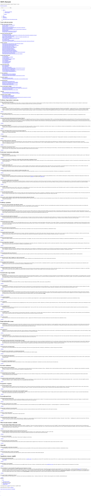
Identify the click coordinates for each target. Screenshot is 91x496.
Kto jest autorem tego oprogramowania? (8, 95)
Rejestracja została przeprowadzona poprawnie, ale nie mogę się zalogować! (13, 27)
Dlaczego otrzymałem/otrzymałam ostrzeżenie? (9, 50)
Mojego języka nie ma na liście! (7, 37)
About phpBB (4, 459)
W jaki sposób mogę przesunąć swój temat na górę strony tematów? (12, 53)
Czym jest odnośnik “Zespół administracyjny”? (9, 71)
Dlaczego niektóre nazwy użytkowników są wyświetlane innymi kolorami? (13, 69)
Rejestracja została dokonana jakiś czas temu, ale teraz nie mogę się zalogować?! (14, 29)
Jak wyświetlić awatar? (5, 39)
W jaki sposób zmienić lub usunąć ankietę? (8, 47)
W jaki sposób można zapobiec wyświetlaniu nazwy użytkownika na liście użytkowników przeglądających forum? (19, 35)
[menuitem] (8, 11)
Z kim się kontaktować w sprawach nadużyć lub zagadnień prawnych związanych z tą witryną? (16, 97)
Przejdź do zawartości (3, 5)
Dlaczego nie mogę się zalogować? (7, 28)
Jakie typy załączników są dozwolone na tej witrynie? (10, 92)
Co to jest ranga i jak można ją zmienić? (8, 40)
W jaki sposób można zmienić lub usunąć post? (9, 44)
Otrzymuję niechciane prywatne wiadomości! (9, 74)
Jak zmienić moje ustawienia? (6, 34)
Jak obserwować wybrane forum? (7, 88)
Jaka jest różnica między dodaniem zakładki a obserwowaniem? (11, 87)
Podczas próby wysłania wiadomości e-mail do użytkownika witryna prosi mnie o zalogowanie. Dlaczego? (18, 41)
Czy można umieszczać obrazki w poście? (8, 58)
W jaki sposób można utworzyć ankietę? (8, 46)
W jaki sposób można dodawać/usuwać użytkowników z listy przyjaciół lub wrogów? (15, 78)
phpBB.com (42, 176)
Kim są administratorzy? (6, 65)
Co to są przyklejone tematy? (6, 61)
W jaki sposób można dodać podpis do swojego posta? (10, 45)
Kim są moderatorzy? (5, 66)
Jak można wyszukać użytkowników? (8, 83)
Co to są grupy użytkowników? (7, 67)
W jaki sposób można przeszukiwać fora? (8, 81)
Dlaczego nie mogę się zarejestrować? (8, 26)
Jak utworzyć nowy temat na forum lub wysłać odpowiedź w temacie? (12, 43)
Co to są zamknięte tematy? (6, 62)
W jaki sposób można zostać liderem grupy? (8, 68)
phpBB (8, 485)
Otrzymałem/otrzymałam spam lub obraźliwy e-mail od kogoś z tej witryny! (13, 75)
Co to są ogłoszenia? (5, 60)
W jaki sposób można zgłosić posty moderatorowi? (9, 51)
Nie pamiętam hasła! (5, 30)
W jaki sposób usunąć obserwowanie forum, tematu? (10, 89)
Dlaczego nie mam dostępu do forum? (8, 48)
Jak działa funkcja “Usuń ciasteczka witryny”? (9, 31)
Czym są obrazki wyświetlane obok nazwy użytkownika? (11, 38)
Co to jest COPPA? (5, 25)
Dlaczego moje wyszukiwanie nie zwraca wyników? (10, 82)
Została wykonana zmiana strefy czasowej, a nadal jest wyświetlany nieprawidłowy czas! (15, 36)
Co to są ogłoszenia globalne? (6, 59)
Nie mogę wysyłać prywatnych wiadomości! (9, 73)
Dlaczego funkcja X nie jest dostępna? (8, 96)
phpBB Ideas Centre (50, 464)
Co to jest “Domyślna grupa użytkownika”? (8, 70)
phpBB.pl (32, 176)
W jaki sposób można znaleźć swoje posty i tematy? (10, 84)
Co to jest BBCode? (5, 56)
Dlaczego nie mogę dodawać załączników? (8, 49)
